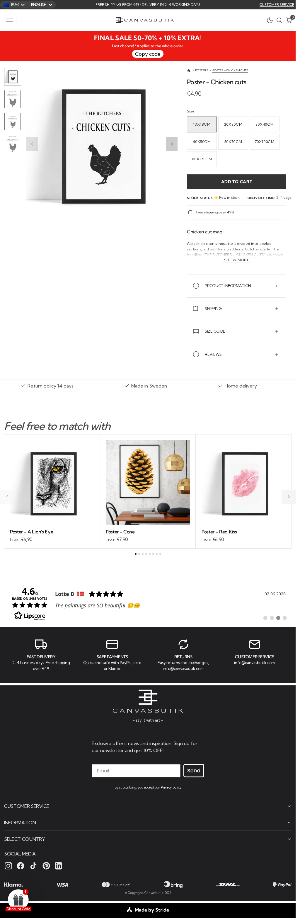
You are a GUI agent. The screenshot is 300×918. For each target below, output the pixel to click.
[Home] (189, 71)
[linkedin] (58, 866)
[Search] (279, 20)
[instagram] (8, 866)
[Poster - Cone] (148, 536)
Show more (236, 260)
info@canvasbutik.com (183, 668)
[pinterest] (46, 866)
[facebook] (20, 866)
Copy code (148, 54)
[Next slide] (172, 144)
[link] (147, 603)
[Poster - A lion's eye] (52, 536)
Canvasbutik (153, 893)
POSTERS (201, 70)
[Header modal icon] (9, 20)
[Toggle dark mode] (271, 20)
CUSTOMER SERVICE (277, 4)
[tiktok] (33, 866)
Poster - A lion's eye (31, 532)
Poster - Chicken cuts (230, 70)
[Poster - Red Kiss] (244, 536)
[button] (9, 20)
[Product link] (52, 482)
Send (193, 770)
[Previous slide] (32, 144)
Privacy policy (171, 787)
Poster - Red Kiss (219, 532)
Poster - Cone (120, 532)
